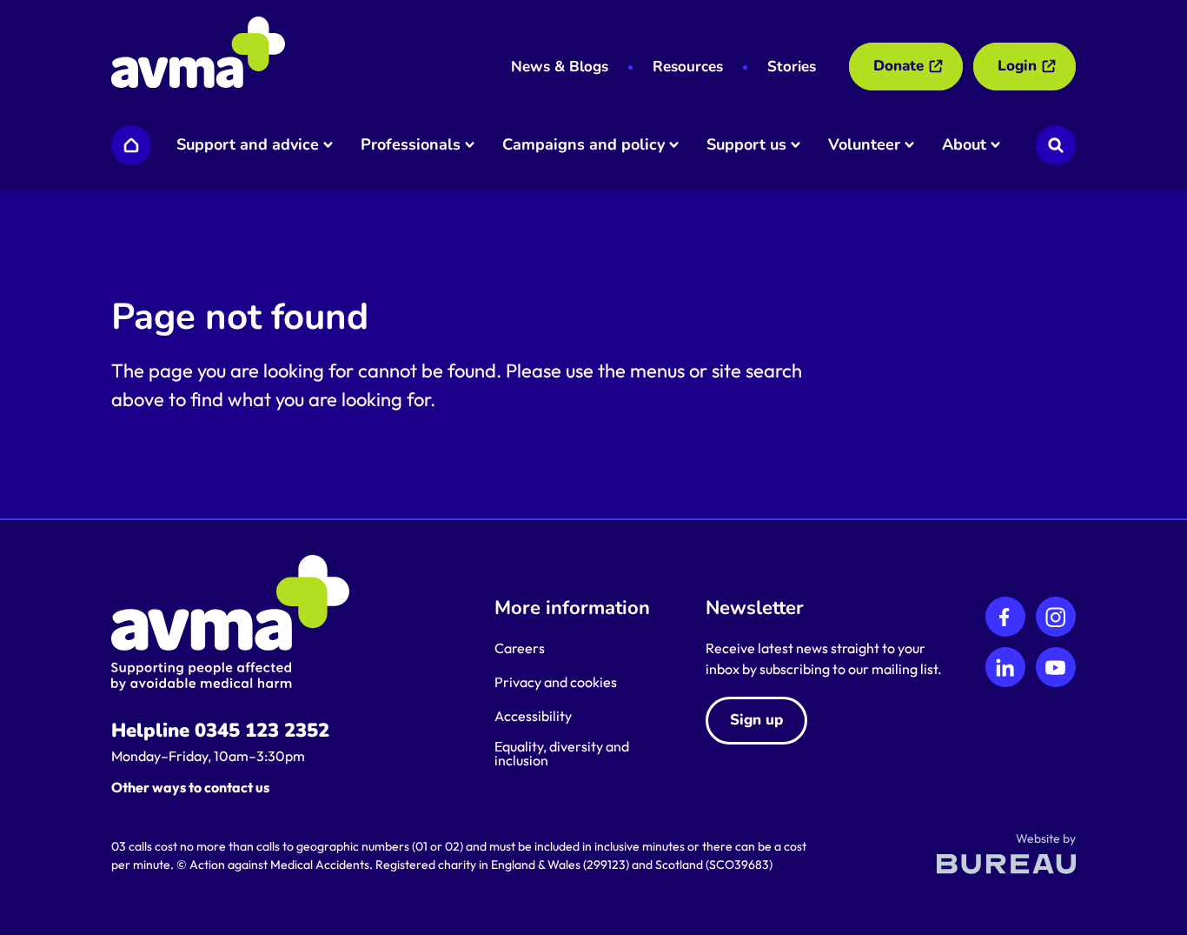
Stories (791, 67)
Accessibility (533, 716)
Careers (519, 648)
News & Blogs (559, 67)
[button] (253, 145)
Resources (688, 67)
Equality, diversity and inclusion (561, 753)
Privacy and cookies (555, 682)
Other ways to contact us (190, 787)
